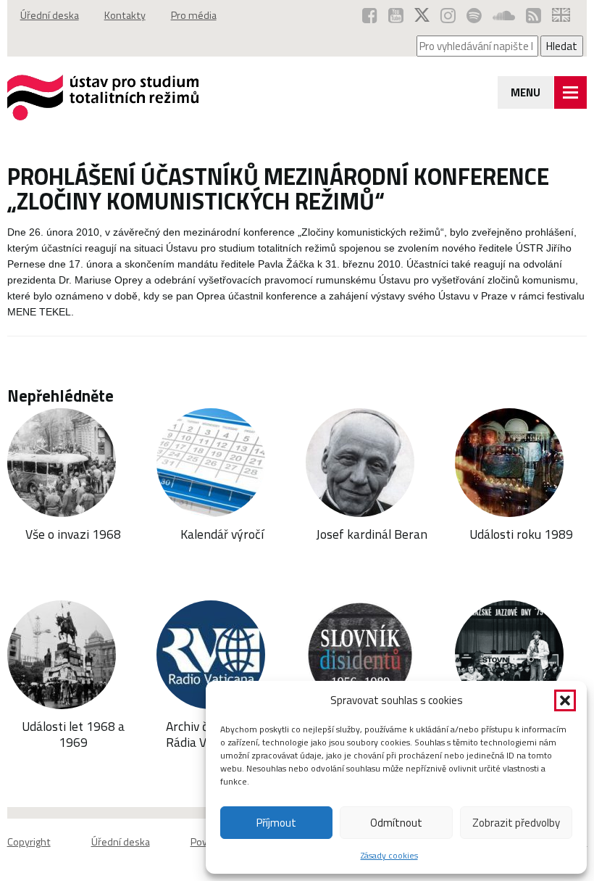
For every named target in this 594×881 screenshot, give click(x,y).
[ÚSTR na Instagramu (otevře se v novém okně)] (448, 15)
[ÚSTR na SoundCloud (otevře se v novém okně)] (504, 15)
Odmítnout (396, 822)
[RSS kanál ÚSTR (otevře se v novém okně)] (533, 15)
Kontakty (125, 15)
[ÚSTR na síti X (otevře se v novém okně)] (422, 15)
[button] (565, 700)
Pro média (194, 15)
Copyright (29, 842)
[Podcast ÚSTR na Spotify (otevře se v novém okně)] (474, 15)
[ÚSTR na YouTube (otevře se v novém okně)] (395, 15)
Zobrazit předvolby (516, 822)
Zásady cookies (389, 855)
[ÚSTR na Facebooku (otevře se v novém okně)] (369, 15)
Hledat (561, 46)
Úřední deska (49, 15)
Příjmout (276, 822)
